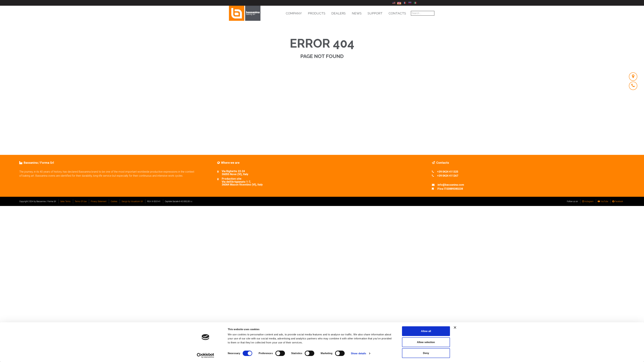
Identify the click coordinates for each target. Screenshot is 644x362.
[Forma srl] (244, 13)
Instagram (589, 201)
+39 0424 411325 (447, 171)
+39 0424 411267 (447, 175)
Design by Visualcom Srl (132, 201)
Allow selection (426, 342)
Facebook (618, 201)
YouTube (604, 201)
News (357, 13)
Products (316, 13)
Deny (426, 353)
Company (294, 13)
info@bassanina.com (451, 184)
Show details (358, 353)
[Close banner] (455, 327)
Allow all (426, 331)
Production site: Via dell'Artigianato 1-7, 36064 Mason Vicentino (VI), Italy (242, 181)
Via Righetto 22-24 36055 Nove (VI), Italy (235, 173)
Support (375, 13)
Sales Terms (65, 201)
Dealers (338, 13)
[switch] (280, 353)
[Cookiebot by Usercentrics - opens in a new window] (205, 355)
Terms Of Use (81, 201)
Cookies (114, 201)
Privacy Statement (98, 201)
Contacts (397, 13)
